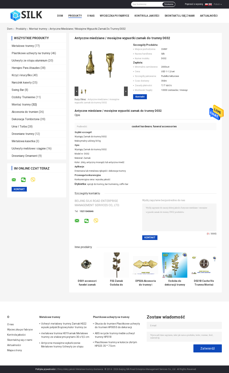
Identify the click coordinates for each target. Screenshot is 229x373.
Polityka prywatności (45, 369)
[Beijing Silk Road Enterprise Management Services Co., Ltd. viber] (35, 179)
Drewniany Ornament (25, 156)
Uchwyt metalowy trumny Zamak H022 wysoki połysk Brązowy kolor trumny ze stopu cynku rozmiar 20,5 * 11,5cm (64, 326)
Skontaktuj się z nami (180, 15)
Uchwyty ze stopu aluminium (29, 60)
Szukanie (168, 4)
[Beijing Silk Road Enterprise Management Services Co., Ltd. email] (16, 179)
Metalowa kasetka (23, 141)
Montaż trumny (38, 28)
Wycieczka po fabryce (114, 15)
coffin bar (123, 184)
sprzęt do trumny (95, 184)
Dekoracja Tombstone (26, 119)
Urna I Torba (19, 126)
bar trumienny (111, 184)
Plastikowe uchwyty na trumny (31, 53)
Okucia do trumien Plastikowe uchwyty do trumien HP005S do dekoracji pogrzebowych (117, 326)
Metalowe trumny (23, 46)
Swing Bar (18, 90)
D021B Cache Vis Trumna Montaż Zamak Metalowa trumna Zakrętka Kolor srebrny (204, 282)
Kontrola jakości (147, 15)
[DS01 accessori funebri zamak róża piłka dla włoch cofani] (87, 265)
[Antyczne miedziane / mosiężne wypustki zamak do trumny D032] (100, 64)
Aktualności (209, 15)
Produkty (75, 15)
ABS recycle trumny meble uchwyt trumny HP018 (115, 335)
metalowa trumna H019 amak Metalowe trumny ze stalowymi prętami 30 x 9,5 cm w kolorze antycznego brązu (65, 335)
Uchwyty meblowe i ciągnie (29, 148)
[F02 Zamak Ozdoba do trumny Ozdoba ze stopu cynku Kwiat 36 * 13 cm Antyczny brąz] (116, 265)
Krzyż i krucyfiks (22, 75)
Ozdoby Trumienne (23, 97)
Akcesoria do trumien (25, 112)
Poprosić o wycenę (194, 4)
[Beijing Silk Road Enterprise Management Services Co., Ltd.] (27, 15)
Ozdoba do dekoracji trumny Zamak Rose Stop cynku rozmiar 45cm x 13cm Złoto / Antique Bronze (174, 282)
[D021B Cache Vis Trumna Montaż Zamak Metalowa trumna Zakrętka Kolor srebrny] (203, 265)
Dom (60, 15)
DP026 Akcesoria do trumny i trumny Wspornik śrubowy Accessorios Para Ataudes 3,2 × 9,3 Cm (145, 282)
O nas (90, 15)
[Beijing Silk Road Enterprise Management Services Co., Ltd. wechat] (25, 179)
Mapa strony (14, 350)
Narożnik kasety (22, 82)
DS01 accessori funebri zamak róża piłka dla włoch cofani (87, 282)
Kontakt (140, 96)
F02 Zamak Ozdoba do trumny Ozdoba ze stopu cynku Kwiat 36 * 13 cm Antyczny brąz (116, 282)
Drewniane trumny (23, 134)
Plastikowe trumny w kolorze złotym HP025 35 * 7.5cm (116, 344)
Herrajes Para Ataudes (26, 68)
